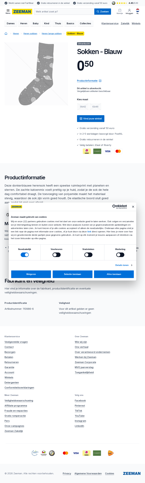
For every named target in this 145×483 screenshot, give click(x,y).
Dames (11, 23)
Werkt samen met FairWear (21, 3)
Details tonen (122, 265)
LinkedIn (79, 425)
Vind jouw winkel (92, 118)
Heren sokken (30, 33)
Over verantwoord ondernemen (92, 352)
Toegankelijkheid (84, 372)
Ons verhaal (81, 347)
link (89, 231)
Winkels (136, 23)
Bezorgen (10, 352)
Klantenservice (110, 23)
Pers (7, 420)
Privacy (67, 473)
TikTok (78, 410)
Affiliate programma (16, 405)
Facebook (80, 400)
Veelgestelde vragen (16, 341)
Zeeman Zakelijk (14, 431)
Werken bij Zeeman (85, 357)
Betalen (9, 357)
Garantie (9, 367)
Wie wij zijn (81, 341)
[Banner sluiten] (133, 207)
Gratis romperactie (15, 415)
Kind (46, 23)
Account (9, 372)
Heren (23, 23)
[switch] (57, 254)
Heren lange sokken (52, 33)
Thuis (58, 23)
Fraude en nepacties (16, 410)
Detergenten (12, 382)
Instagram (80, 420)
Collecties (85, 23)
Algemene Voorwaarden (88, 473)
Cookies (109, 473)
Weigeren (31, 274)
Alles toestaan (114, 274)
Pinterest (80, 405)
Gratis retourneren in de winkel (55, 3)
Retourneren (12, 362)
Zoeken (104, 11)
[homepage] (6, 33)
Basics (70, 23)
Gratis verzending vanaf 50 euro (92, 3)
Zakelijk (125, 23)
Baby (36, 23)
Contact (9, 347)
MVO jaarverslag (84, 367)
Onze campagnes (14, 425)
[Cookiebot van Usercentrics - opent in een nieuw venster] (114, 207)
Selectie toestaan (72, 274)
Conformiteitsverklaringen (19, 387)
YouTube (80, 415)
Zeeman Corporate (85, 362)
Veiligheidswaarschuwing (19, 400)
